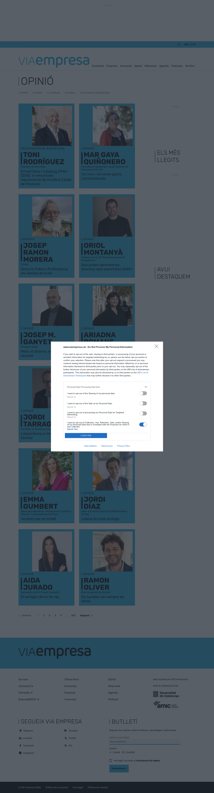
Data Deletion (90, 446)
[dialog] (107, 396)
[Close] (157, 347)
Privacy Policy (123, 446)
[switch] (143, 393)
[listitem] (107, 386)
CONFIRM (86, 435)
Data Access (107, 446)
